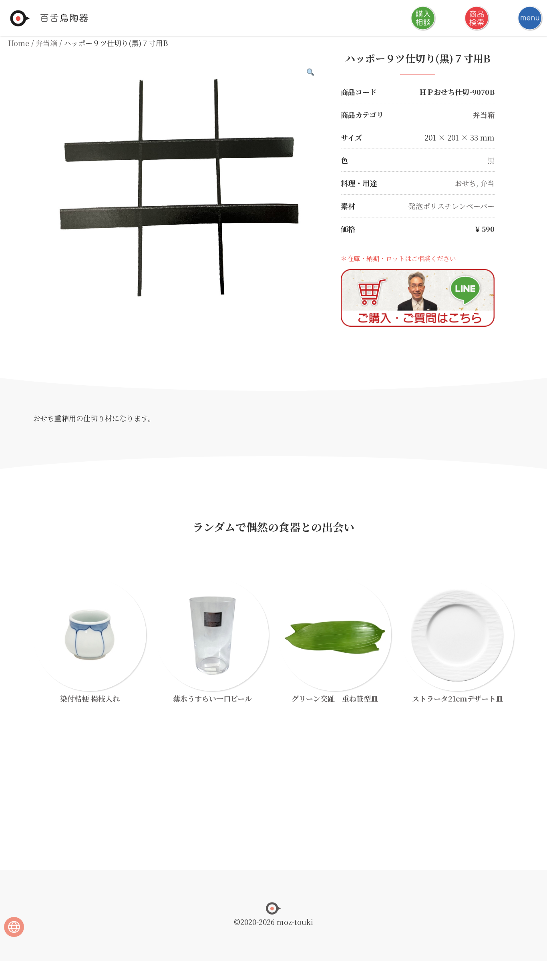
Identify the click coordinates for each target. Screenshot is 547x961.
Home (18, 43)
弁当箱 (46, 43)
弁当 (487, 183)
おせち (465, 183)
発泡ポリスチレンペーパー (451, 206)
